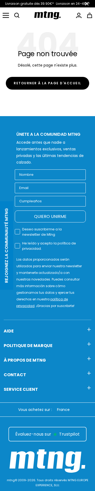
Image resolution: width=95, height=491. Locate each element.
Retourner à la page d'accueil (47, 83)
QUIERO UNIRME (50, 216)
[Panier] (89, 15)
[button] (17, 15)
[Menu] (6, 15)
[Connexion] (79, 15)
